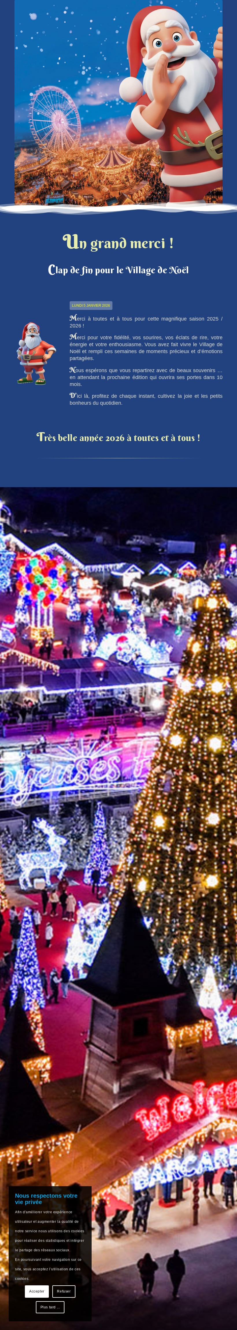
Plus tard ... (50, 1307)
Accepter (37, 1291)
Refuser (64, 1291)
